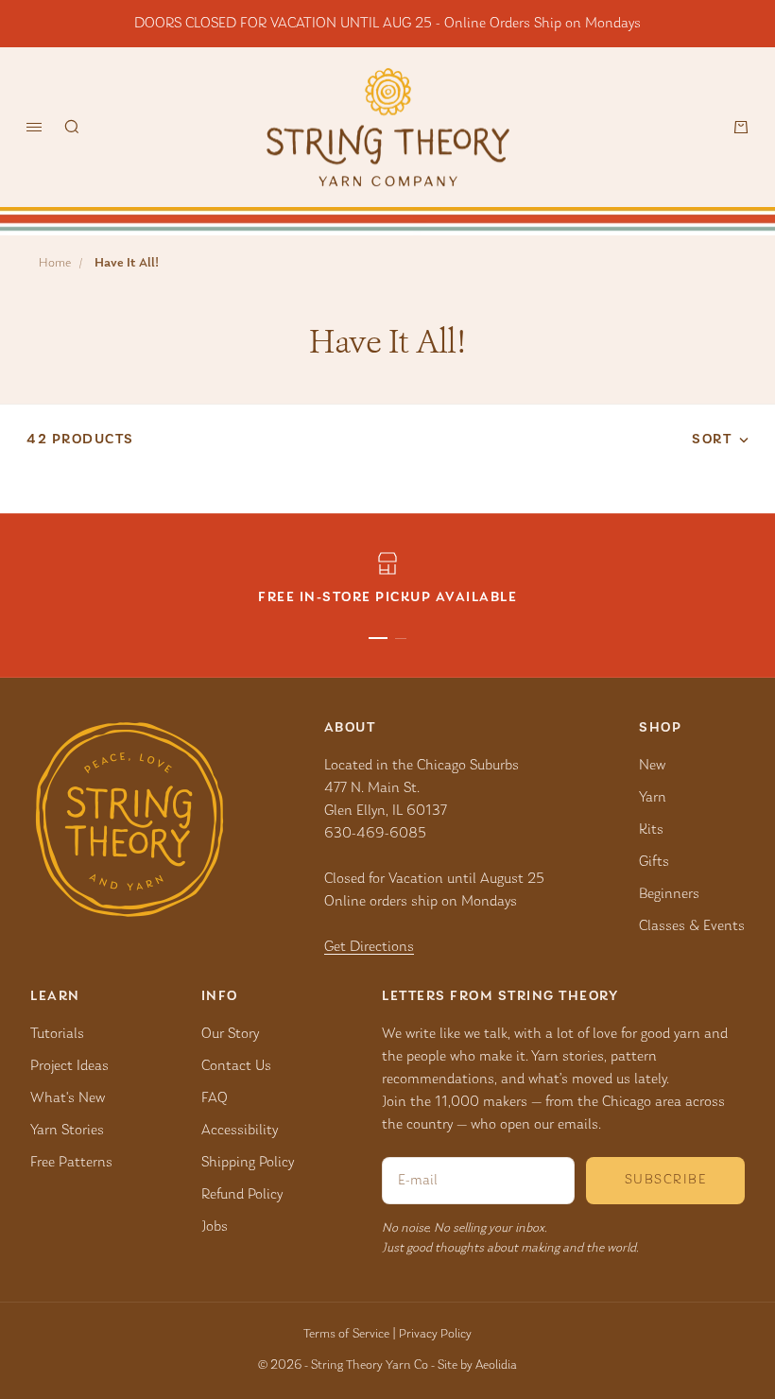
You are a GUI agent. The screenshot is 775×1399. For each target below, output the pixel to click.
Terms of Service (346, 1334)
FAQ (214, 1098)
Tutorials (57, 1034)
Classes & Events (692, 926)
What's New (67, 1098)
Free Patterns (71, 1162)
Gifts (654, 862)
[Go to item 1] (378, 638)
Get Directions (369, 947)
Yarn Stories (67, 1130)
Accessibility (239, 1130)
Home (55, 263)
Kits (651, 830)
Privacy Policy (435, 1334)
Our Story (230, 1034)
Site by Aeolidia (477, 1366)
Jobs (214, 1227)
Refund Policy (242, 1194)
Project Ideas (69, 1066)
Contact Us (236, 1066)
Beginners (669, 894)
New (652, 765)
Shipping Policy (247, 1162)
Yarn (652, 797)
